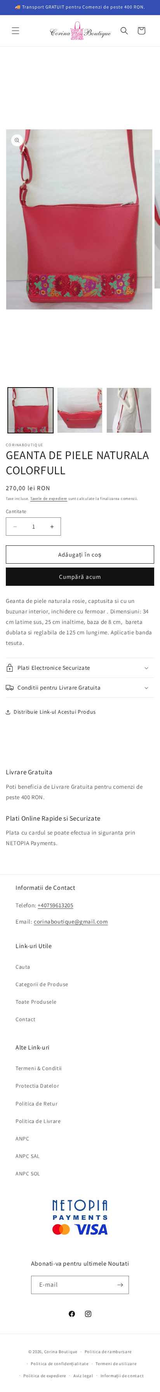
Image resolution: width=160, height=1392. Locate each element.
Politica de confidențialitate (59, 1363)
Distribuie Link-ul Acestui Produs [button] (55, 711)
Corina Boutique (61, 1351)
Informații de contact (122, 1375)
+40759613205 (55, 905)
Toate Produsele (36, 1001)
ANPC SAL (28, 1156)
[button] (15, 30)
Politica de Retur (36, 1103)
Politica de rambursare (108, 1351)
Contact (25, 1019)
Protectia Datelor (37, 1085)
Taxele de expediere (48, 498)
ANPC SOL (28, 1173)
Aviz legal (83, 1375)
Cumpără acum (80, 576)
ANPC (22, 1138)
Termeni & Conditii (39, 1068)
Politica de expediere (44, 1375)
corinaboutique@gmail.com (71, 921)
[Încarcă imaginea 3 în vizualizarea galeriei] (129, 410)
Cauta (23, 966)
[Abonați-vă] (120, 1285)
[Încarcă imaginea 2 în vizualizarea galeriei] (80, 410)
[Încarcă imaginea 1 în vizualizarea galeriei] (30, 410)
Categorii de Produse (42, 984)
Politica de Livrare (38, 1121)
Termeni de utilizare (116, 1363)
